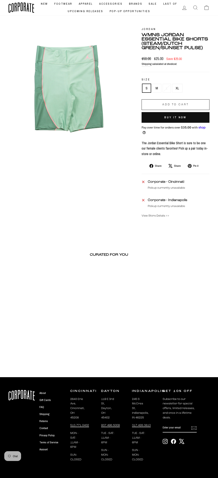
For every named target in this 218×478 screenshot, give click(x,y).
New (44, 4)
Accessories (111, 4)
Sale (153, 4)
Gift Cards (45, 400)
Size (146, 79)
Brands (135, 4)
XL (177, 88)
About (42, 393)
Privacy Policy (47, 435)
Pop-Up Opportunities (130, 11)
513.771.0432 (79, 425)
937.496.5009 (110, 425)
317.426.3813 (141, 425)
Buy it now (175, 117)
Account (43, 449)
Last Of (170, 4)
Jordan (149, 29)
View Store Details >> (155, 215)
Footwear (63, 4)
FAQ (41, 407)
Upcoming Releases (85, 11)
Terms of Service (48, 442)
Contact (43, 428)
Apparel (86, 4)
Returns (43, 421)
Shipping (147, 64)
